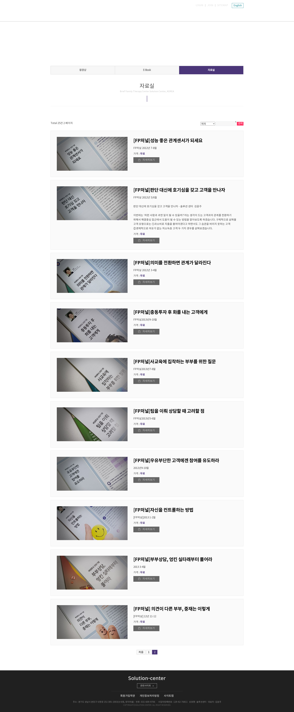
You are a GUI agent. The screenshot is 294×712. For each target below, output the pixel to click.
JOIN (210, 5)
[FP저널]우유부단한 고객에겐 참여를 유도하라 (176, 460)
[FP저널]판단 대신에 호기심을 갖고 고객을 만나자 (179, 190)
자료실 (206, 14)
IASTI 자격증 (158, 14)
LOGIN (199, 5)
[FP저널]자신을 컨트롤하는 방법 (163, 510)
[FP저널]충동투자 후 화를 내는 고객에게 (170, 312)
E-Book (147, 70)
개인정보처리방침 (149, 695)
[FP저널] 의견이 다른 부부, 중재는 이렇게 (171, 609)
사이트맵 (169, 695)
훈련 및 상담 (182, 14)
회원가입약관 (127, 695)
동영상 (82, 70)
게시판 (231, 14)
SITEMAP (222, 5)
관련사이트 (145, 685)
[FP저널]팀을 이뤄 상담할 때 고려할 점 (168, 411)
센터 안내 (133, 14)
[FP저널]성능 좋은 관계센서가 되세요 (168, 140)
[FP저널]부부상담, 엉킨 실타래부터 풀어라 (172, 559)
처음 (141, 652)
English (238, 5)
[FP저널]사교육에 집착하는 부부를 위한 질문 (174, 361)
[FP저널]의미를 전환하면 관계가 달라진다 (172, 263)
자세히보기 (149, 160)
